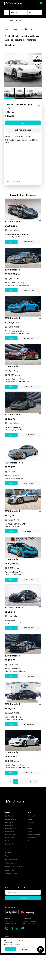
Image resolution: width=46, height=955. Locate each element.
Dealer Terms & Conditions (14, 866)
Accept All (10, 949)
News (30, 828)
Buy (29, 825)
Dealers (30, 831)
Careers (31, 841)
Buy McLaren (9, 838)
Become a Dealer (11, 859)
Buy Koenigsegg (10, 828)
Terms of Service (11, 874)
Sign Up (23, 898)
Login (7, 856)
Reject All (24, 949)
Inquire (23, 123)
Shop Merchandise (34, 834)
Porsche (24, 29)
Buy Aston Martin (10, 844)
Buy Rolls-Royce (10, 834)
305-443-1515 (29, 531)
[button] (10, 781)
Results (15, 29)
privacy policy (15, 944)
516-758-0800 (29, 483)
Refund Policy (32, 838)
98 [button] (30, 781)
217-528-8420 (29, 628)
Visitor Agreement (11, 863)
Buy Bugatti (9, 822)
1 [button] (15, 781)
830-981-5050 (29, 724)
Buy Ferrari (9, 816)
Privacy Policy (10, 870)
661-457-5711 (29, 435)
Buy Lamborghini (10, 819)
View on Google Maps (14, 181)
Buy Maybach (9, 831)
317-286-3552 (29, 242)
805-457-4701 (29, 290)
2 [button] (20, 781)
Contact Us (32, 816)
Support (7, 918)
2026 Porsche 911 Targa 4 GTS (18, 106)
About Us (31, 819)
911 (32, 29)
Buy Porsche (9, 841)
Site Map (31, 822)
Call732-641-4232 (23, 130)
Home (6, 29)
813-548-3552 (29, 579)
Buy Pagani (9, 825)
